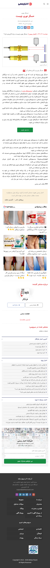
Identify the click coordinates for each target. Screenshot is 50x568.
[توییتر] (26, 494)
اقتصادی (39, 529)
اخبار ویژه (44, 360)
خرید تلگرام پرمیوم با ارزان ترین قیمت (35, 386)
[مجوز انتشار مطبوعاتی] (33, 550)
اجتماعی (20, 529)
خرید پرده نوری (41, 353)
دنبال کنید (15, 305)
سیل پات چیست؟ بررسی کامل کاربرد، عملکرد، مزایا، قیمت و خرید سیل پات (25, 422)
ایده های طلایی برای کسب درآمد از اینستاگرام (33, 371)
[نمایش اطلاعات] (25, 320)
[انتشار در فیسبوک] (25, 27)
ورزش (21, 533)
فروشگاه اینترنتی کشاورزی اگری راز (36, 368)
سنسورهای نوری (27, 91)
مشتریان (39, 504)
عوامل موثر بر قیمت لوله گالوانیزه (36, 410)
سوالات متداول (18, 504)
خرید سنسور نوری (40, 350)
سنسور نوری (25, 130)
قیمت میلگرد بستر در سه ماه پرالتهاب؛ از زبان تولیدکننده (30, 416)
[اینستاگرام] (16, 494)
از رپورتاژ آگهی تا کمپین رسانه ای (34, 514)
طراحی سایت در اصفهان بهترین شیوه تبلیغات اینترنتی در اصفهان (28, 365)
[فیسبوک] (30, 494)
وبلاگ (21, 508)
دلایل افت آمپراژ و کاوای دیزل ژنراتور (35, 404)
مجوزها (21, 500)
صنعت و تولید (43, 331)
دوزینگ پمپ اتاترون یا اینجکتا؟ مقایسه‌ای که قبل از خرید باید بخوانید (27, 419)
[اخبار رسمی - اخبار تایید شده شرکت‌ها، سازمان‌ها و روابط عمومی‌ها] (25, 4)
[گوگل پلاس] (33, 494)
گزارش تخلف (9, 200)
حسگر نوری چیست (40, 347)
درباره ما (39, 500)
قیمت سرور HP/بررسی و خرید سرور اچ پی (34, 377)
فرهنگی (39, 533)
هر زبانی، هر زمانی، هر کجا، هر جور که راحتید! (33, 380)
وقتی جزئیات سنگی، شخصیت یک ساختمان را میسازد (31, 407)
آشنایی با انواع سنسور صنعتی (37, 344)
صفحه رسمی (33, 305)
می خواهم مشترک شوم (25, 461)
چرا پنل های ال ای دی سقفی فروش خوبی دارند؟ (32, 392)
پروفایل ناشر (19, 200)
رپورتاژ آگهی (19, 513)
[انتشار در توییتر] (21, 27)
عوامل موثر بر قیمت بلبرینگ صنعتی (35, 413)
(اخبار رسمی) (32, 34)
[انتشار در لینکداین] (32, 27)
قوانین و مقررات (36, 508)
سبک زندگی (38, 538)
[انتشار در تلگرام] (18, 27)
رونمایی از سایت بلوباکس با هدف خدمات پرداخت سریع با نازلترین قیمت (26, 383)
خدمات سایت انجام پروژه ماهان (37, 374)
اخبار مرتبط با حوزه (41, 400)
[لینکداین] (23, 494)
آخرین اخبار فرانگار (41, 339)
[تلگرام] (20, 494)
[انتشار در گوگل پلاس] (28, 27)
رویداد (21, 538)
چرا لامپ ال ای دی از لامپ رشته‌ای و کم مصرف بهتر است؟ (30, 389)
